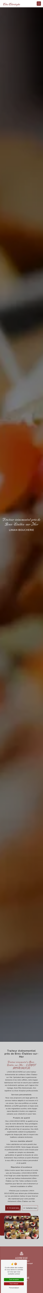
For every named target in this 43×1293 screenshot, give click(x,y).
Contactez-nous (31, 1208)
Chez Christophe (11, 4)
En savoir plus (14, 1208)
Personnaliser (14, 1288)
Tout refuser (13, 1284)
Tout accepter (14, 1279)
